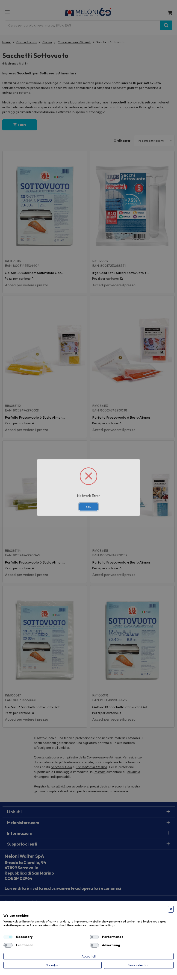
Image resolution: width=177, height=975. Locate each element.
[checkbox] (8, 937)
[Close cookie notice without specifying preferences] (171, 909)
